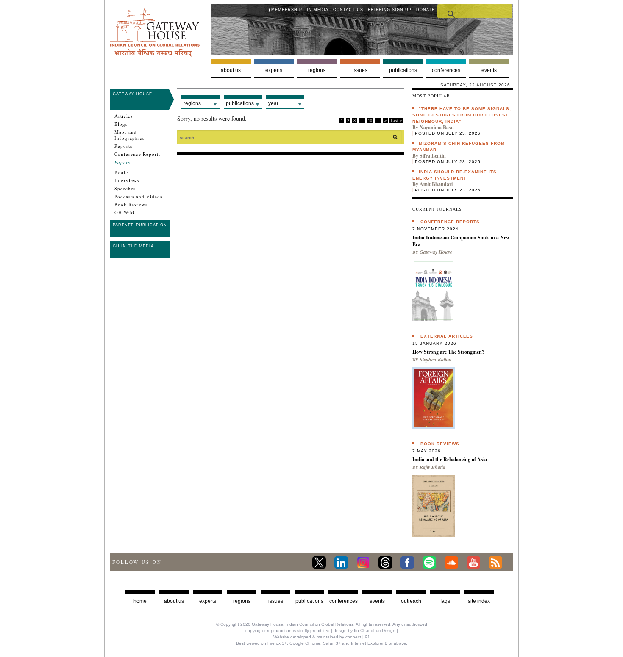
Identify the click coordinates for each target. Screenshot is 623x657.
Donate (425, 10)
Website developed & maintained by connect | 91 (321, 637)
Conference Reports (137, 154)
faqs (445, 601)
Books (121, 172)
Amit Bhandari (436, 184)
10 (370, 121)
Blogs (121, 124)
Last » (396, 121)
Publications (403, 70)
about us (174, 601)
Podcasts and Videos (138, 197)
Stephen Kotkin (436, 359)
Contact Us (348, 10)
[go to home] (155, 55)
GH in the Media (133, 246)
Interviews (126, 180)
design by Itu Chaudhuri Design (364, 630)
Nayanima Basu (437, 127)
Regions (316, 70)
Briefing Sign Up (390, 10)
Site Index (479, 601)
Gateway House (132, 94)
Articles (123, 116)
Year (273, 103)
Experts (273, 70)
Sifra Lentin (433, 155)
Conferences (446, 70)
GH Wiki (124, 213)
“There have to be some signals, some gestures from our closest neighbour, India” (461, 115)
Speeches (125, 188)
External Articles (446, 336)
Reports (123, 146)
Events (489, 70)
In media (317, 10)
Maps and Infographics (129, 135)
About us (231, 70)
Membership (286, 10)
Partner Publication (140, 225)
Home (140, 601)
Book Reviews (130, 205)
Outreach (411, 601)
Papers (122, 162)
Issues (360, 70)
